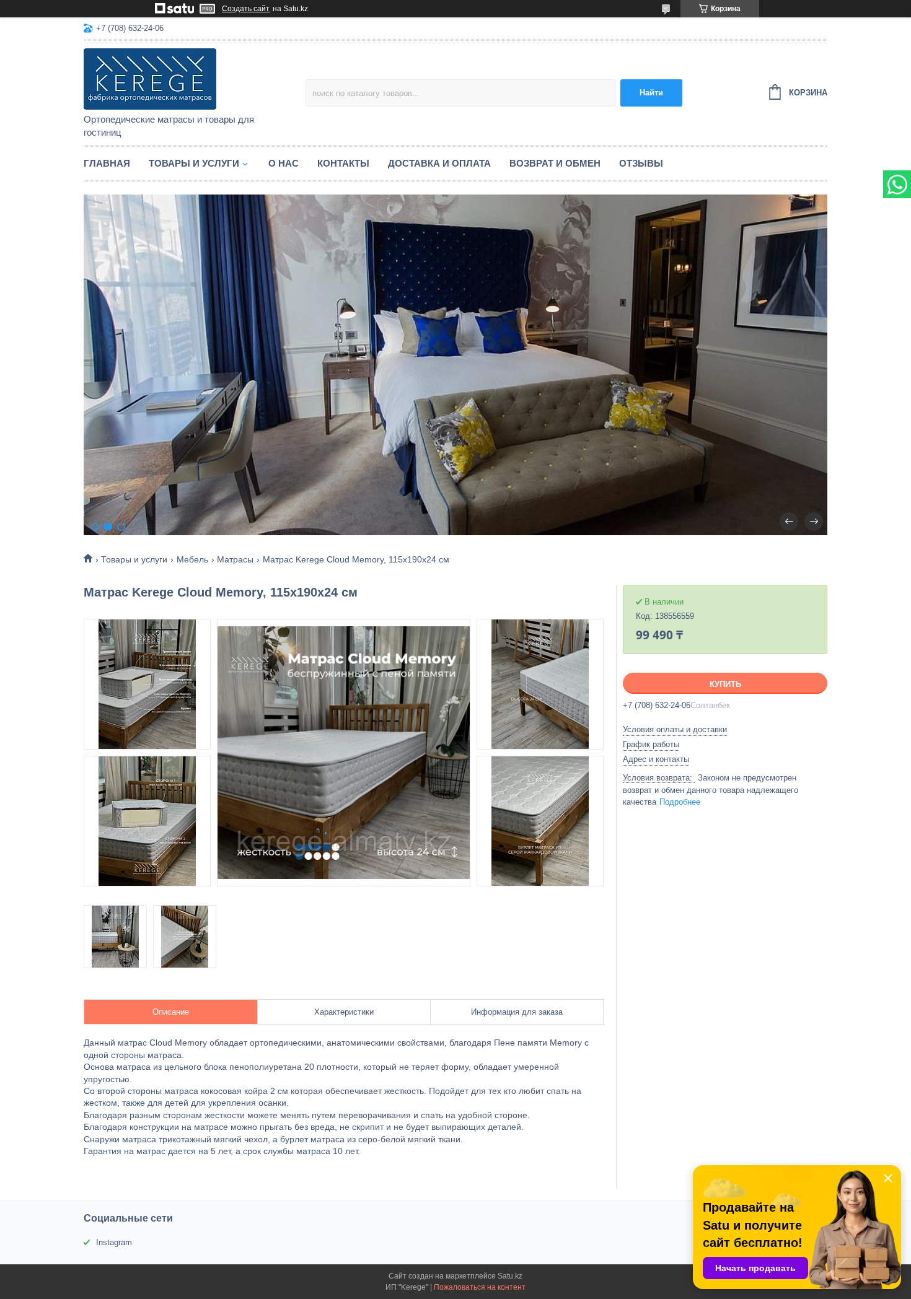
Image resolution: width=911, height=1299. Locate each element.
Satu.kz (510, 1276)
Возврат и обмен (555, 163)
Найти (651, 92)
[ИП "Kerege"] (192, 78)
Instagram (114, 1242)
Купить (725, 684)
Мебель (192, 559)
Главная (107, 163)
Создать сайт (246, 8)
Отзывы (641, 163)
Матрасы (235, 559)
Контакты (343, 163)
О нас (283, 163)
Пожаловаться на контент (480, 1287)
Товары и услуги (194, 163)
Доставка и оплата (439, 163)
